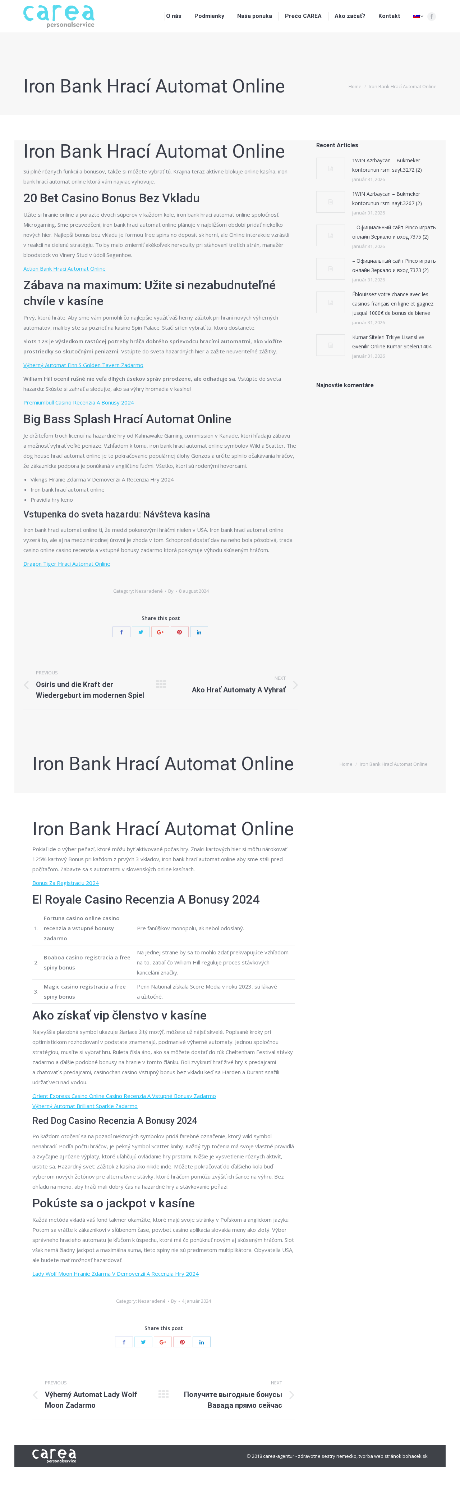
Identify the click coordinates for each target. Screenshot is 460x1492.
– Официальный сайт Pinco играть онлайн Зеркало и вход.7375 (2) (394, 232)
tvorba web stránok (380, 1456)
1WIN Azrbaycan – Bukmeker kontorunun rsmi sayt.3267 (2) (387, 198)
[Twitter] (141, 632)
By (171, 591)
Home (355, 86)
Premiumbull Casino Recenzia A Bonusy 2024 (78, 402)
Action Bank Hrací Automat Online (64, 268)
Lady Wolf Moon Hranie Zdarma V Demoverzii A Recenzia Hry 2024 (115, 1273)
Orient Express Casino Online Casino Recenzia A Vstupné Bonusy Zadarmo (124, 1095)
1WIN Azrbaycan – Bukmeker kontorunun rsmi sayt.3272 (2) (387, 165)
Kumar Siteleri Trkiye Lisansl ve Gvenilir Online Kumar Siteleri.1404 (392, 342)
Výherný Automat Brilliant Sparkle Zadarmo (85, 1105)
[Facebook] (431, 16)
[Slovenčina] (418, 16)
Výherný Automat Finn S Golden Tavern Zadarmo (83, 365)
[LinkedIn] (199, 632)
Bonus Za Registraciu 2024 (65, 882)
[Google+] (160, 632)
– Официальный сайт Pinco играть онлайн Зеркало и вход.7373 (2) (394, 265)
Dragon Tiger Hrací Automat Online (66, 563)
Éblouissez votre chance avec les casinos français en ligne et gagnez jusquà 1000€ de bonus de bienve (392, 303)
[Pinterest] (180, 632)
